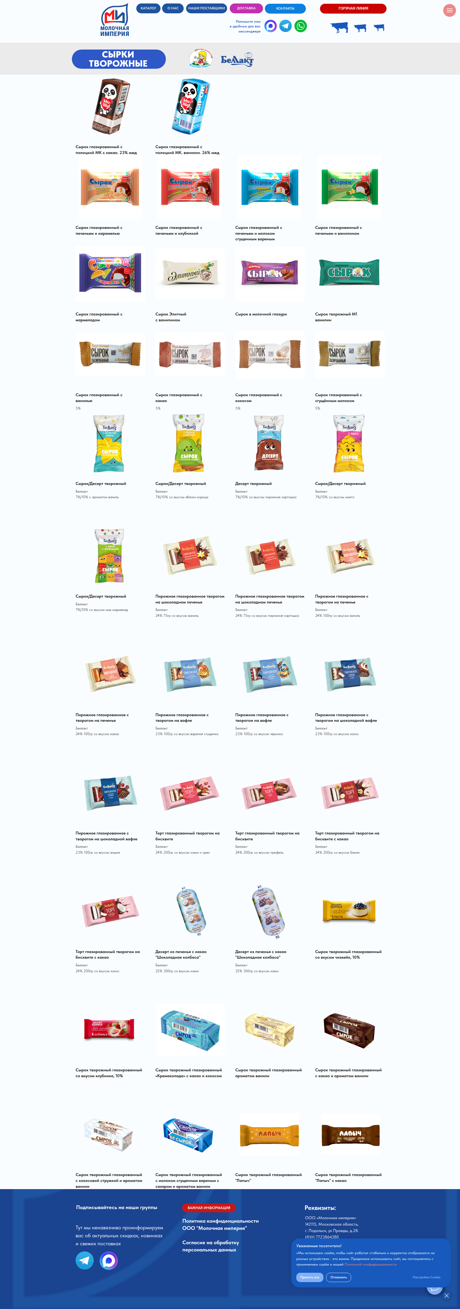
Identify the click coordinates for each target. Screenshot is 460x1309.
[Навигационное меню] (450, 10)
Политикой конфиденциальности (370, 1264)
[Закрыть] (446, 1295)
